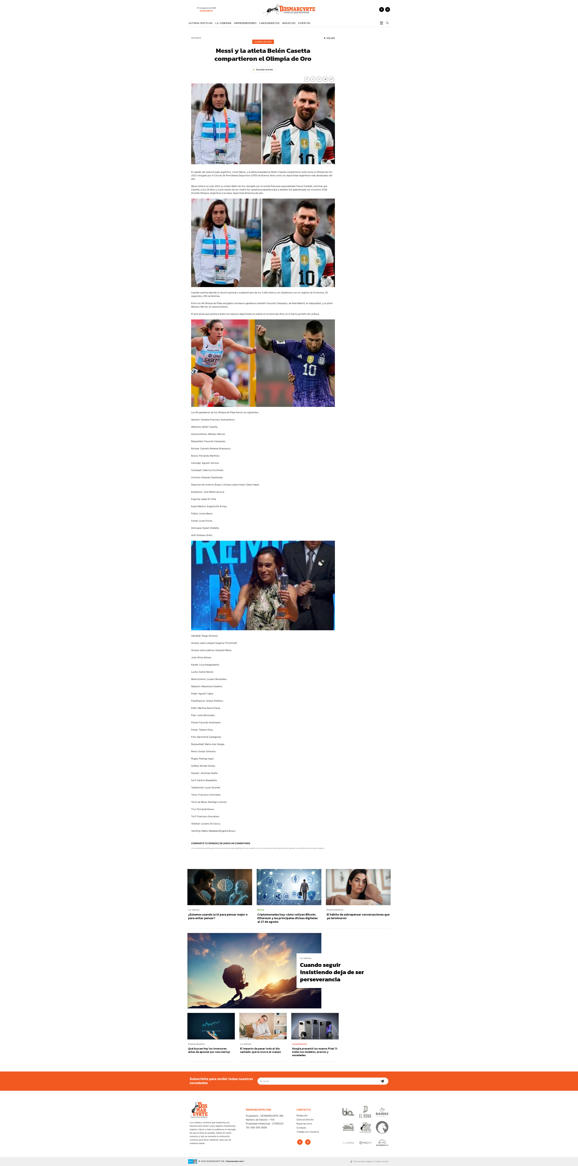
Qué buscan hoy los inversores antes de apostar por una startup (209, 1050)
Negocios (289, 23)
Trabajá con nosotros (308, 1131)
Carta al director (305, 1119)
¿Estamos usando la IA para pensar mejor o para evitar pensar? (218, 916)
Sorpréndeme (206, 10)
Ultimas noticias (201, 23)
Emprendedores (245, 23)
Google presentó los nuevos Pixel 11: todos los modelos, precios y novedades (315, 1051)
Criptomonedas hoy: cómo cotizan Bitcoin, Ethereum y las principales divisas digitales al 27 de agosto (287, 918)
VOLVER (330, 38)
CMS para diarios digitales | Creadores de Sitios (371, 1161)
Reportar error (304, 1123)
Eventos (304, 23)
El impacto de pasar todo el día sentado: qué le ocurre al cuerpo (260, 1050)
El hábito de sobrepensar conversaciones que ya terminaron (358, 916)
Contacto (301, 1127)
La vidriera (223, 23)
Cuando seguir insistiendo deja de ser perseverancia (332, 972)
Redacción (302, 1115)
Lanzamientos (269, 23)
